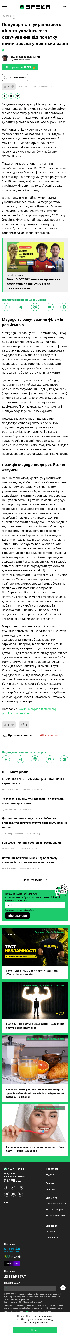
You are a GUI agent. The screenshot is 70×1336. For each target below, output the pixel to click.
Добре (35, 1330)
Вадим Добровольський (25, 56)
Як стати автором (54, 1209)
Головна (6, 15)
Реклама (50, 1231)
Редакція (50, 1174)
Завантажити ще (35, 880)
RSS (6, 1202)
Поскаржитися (50, 735)
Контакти (50, 1189)
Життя (15, 18)
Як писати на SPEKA (55, 1215)
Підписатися (17, 77)
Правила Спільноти (56, 1203)
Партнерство (52, 1237)
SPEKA (13, 1294)
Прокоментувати (20, 735)
